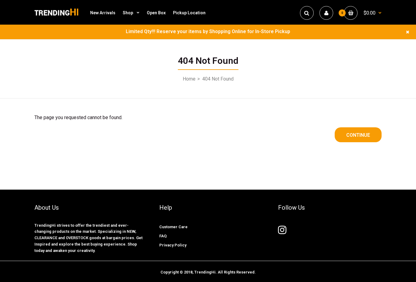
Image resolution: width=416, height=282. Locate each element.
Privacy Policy (172, 245)
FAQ (163, 236)
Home (189, 79)
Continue (358, 135)
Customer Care (173, 227)
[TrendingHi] (56, 15)
